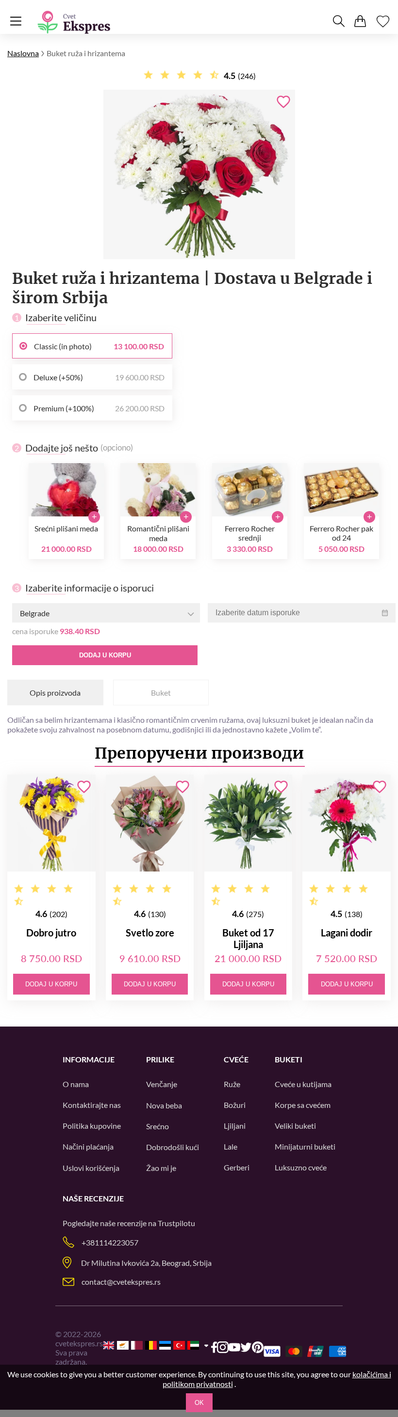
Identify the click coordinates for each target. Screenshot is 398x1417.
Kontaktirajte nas (92, 1104)
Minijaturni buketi (305, 1146)
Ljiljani (235, 1125)
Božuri (235, 1104)
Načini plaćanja (88, 1146)
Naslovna (23, 53)
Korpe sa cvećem (303, 1104)
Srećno (157, 1126)
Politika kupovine (92, 1125)
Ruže (232, 1084)
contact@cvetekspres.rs (121, 1281)
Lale (230, 1146)
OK (199, 1402)
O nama (76, 1084)
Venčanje (161, 1084)
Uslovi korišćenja (91, 1167)
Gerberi (236, 1167)
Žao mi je (161, 1167)
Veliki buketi (295, 1125)
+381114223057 (110, 1242)
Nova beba (164, 1105)
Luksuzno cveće (301, 1167)
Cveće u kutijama (303, 1084)
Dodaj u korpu (105, 655)
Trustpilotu (176, 1223)
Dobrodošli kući (172, 1147)
